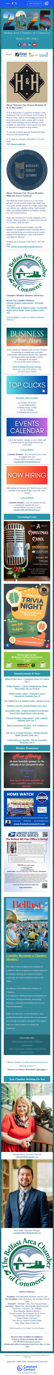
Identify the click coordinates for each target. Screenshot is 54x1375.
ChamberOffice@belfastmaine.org (27, 1233)
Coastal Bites (42, 308)
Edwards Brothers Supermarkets (20, 303)
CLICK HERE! (27, 450)
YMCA (31, 1052)
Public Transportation (17, 1049)
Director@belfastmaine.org (27, 1157)
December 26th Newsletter (27, 398)
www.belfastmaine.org (32, 1342)
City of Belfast (35, 1041)
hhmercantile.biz (18, 144)
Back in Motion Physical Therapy (27, 367)
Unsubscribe (11, 1361)
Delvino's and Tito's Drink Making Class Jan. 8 (27, 706)
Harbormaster (27, 1045)
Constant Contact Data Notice (37, 1361)
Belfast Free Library (20, 1041)
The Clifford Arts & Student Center (21, 308)
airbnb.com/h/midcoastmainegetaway (27, 247)
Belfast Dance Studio (15, 310)
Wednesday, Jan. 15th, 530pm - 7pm (27, 369)
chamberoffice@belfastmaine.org (27, 462)
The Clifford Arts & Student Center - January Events (27, 701)
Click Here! (41, 1069)
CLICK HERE (13, 317)
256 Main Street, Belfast (27, 371)
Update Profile (21, 1361)
